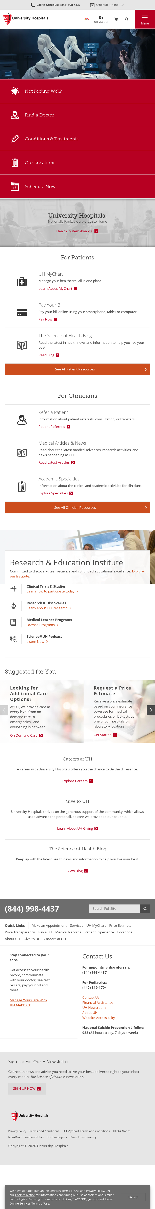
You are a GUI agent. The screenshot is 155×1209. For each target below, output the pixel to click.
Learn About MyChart (55, 288)
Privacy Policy (95, 1191)
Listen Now (35, 641)
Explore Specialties (53, 493)
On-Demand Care (24, 735)
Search (77, 115)
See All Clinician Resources (75, 507)
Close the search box (132, 19)
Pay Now (45, 319)
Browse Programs (41, 625)
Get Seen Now (77, 91)
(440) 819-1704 (94, 987)
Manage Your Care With (28, 1002)
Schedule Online (107, 5)
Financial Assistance (97, 1002)
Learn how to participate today (50, 591)
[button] (151, 710)
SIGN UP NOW (24, 1088)
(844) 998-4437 (32, 908)
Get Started (103, 734)
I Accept (133, 1197)
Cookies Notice (25, 1195)
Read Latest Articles (54, 462)
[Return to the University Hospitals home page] (25, 19)
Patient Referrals (52, 426)
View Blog (75, 870)
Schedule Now (77, 186)
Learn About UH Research (47, 608)
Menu (145, 23)
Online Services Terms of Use (59, 1191)
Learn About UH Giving (75, 828)
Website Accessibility (98, 1017)
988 (85, 1032)
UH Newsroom (94, 1007)
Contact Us (90, 997)
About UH (90, 1012)
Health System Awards (74, 231)
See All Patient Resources (75, 369)
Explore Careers (75, 780)
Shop (115, 19)
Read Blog (46, 355)
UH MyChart (101, 20)
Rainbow (86, 19)
